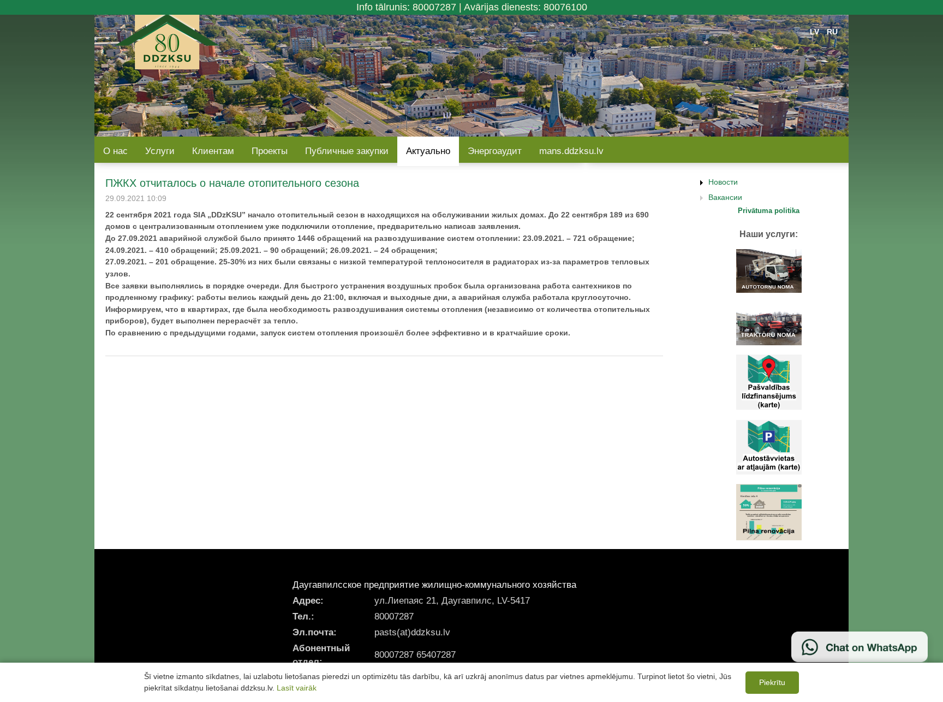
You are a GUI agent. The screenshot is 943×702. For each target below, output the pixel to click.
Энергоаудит (495, 151)
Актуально (428, 151)
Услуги (160, 151)
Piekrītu (772, 682)
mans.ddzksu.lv (571, 151)
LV (814, 31)
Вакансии (725, 197)
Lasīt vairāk (297, 687)
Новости (723, 182)
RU (832, 31)
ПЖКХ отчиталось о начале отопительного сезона (232, 183)
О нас (115, 151)
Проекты (270, 151)
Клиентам (213, 151)
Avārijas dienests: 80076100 (525, 7)
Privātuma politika (768, 211)
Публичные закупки (347, 151)
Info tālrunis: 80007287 (406, 7)
